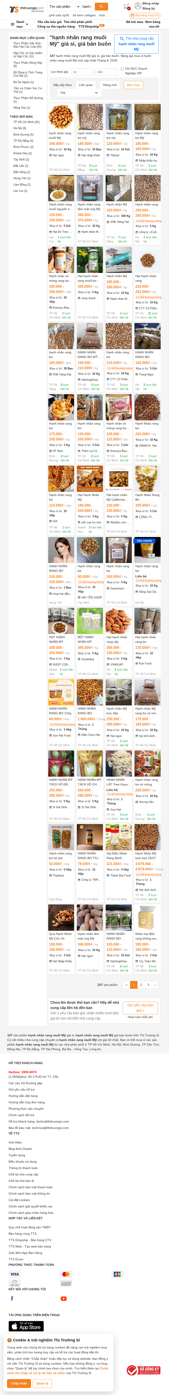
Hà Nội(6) (19, 128)
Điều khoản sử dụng (23, 1161)
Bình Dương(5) (23, 134)
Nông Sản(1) (21, 107)
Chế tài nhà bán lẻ (21, 1180)
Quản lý (42, 1383)
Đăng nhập (151, 3)
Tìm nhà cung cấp (136, 44)
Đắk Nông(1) (21, 172)
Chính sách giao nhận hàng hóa (31, 1212)
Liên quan (86, 85)
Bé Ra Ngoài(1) (23, 82)
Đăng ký (149, 8)
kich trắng (106, 15)
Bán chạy (133, 85)
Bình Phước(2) (23, 147)
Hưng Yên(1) (22, 178)
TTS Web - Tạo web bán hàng (30, 1246)
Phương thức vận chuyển (26, 1108)
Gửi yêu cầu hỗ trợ (22, 1089)
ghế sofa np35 (59, 15)
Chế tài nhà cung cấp (23, 1174)
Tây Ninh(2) (21, 159)
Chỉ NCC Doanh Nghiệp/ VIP (136, 71)
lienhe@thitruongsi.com (52, 1121)
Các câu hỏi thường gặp (25, 1083)
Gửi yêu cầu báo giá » (140, 1007)
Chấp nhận (19, 1383)
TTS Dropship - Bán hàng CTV (30, 1240)
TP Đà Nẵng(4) (23, 140)
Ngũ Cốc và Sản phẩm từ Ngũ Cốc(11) (27, 54)
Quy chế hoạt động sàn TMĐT (30, 1227)
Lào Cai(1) (20, 190)
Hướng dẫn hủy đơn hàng (27, 1102)
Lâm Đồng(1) (22, 184)
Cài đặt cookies (19, 1200)
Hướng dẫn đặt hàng (23, 1096)
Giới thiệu (15, 1142)
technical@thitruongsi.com (50, 1128)
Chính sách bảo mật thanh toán (31, 1187)
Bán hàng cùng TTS (147, 15)
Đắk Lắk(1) (20, 166)
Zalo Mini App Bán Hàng (25, 1253)
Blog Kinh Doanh (20, 1149)
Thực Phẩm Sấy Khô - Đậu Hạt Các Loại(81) (27, 45)
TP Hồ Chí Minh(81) (26, 122)
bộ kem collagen (84, 15)
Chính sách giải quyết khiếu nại (30, 1206)
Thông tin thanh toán (23, 1168)
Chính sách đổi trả (21, 1115)
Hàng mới (110, 85)
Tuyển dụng (17, 1155)
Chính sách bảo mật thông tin (29, 1193)
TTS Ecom (16, 1259)
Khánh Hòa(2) (22, 153)
